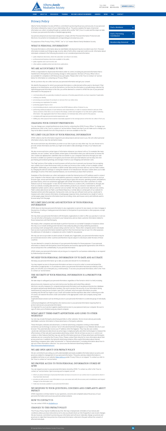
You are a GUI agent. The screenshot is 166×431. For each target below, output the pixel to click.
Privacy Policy (60, 428)
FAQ (112, 14)
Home (35, 14)
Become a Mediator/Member (81, 14)
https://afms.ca (61, 357)
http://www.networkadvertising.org (42, 345)
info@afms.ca (53, 403)
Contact (120, 14)
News (106, 14)
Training (65, 14)
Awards (97, 14)
